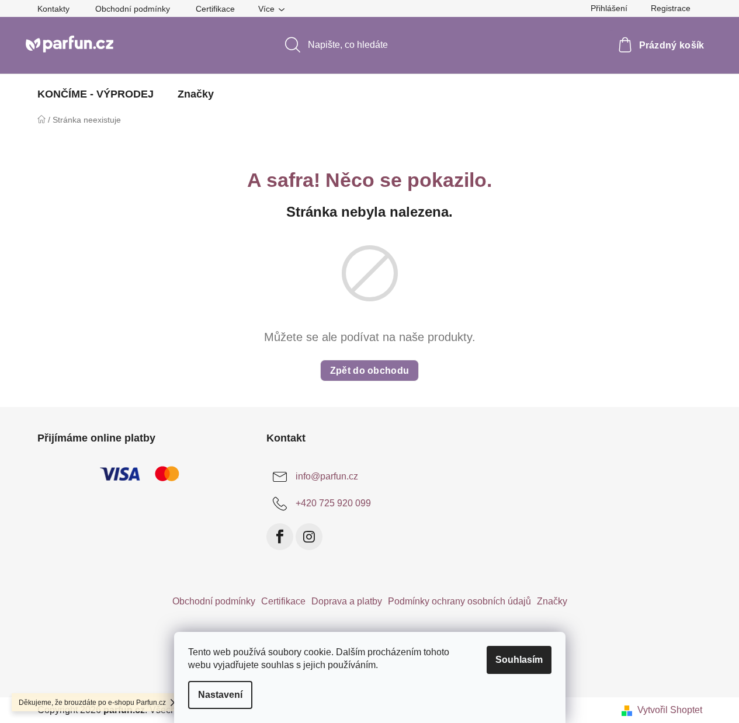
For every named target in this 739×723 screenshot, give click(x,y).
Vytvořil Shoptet (669, 710)
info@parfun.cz (327, 476)
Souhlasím (519, 660)
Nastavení (220, 695)
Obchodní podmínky (132, 8)
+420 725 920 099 (333, 503)
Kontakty (53, 8)
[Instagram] (309, 536)
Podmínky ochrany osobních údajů (459, 601)
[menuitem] (95, 94)
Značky (552, 601)
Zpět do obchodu (370, 371)
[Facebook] (279, 536)
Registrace (671, 8)
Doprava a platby (346, 601)
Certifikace (215, 8)
